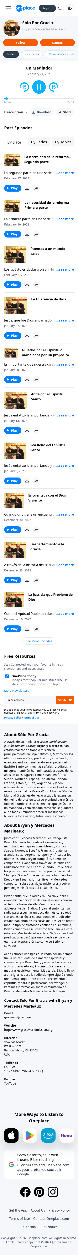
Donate (57, 43)
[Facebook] (25, 1192)
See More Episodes (39, 641)
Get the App (18, 1210)
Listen (11, 54)
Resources (32, 54)
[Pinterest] (39, 1192)
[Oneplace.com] (25, 8)
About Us (38, 1210)
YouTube (10, 1083)
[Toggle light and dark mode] (70, 8)
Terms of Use (19, 1218)
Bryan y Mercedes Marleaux (44, 29)
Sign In (47, 8)
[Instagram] (53, 1192)
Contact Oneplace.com (51, 1218)
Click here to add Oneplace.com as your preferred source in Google (43, 1169)
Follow (20, 42)
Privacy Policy (59, 1210)
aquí (62, 991)
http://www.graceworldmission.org (28, 1030)
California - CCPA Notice (39, 1227)
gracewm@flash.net (18, 1017)
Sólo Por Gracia (37, 22)
